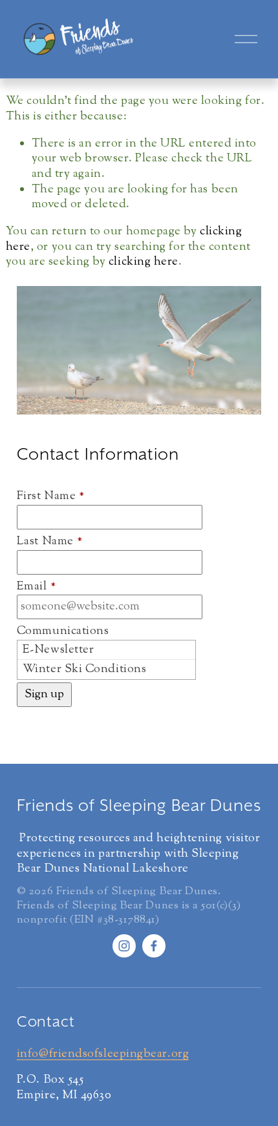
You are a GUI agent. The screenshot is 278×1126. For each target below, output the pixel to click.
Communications (63, 632)
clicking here (143, 262)
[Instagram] (124, 945)
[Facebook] (154, 945)
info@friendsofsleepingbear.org (103, 1055)
